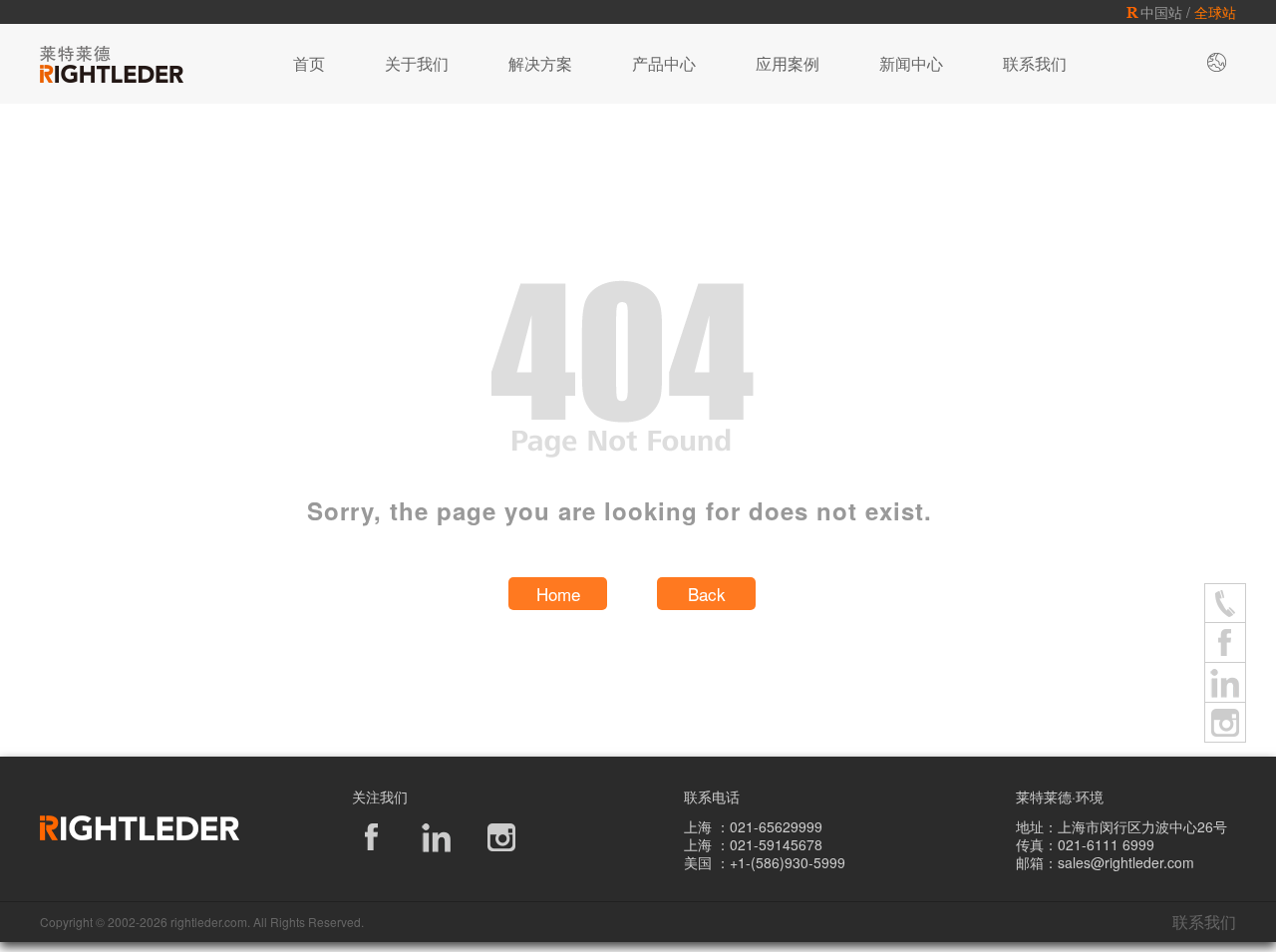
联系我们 (1035, 63)
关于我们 (417, 63)
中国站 (1161, 12)
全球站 (1215, 12)
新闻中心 (911, 63)
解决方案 (540, 63)
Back (707, 593)
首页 (309, 63)
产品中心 (664, 63)
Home (558, 593)
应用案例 (787, 63)
